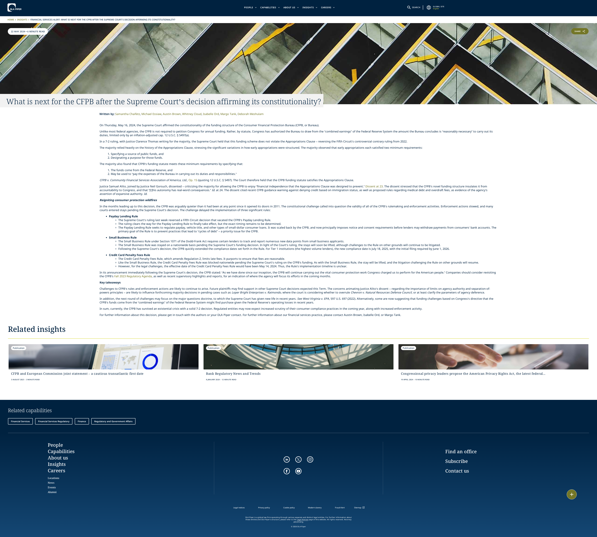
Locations (53, 478)
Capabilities (268, 7)
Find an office (461, 451)
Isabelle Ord (211, 114)
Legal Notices (302, 519)
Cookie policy (289, 507)
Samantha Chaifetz (127, 114)
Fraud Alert (340, 507)
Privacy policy (264, 507)
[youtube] (298, 471)
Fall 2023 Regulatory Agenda (133, 276)
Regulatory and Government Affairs (113, 421)
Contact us (457, 471)
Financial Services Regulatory (53, 421)
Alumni (52, 492)
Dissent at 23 (374, 186)
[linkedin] (287, 459)
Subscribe (456, 461)
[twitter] (298, 459)
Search (416, 7)
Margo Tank (228, 114)
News (51, 482)
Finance (82, 421)
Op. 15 (193, 180)
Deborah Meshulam (251, 114)
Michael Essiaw (151, 114)
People (248, 7)
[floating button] (572, 494)
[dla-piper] (15, 7)
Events (52, 487)
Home (10, 19)
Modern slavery (315, 507)
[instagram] (310, 459)
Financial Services (20, 421)
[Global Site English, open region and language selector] (428, 7)
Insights (308, 7)
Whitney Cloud (191, 114)
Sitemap (357, 507)
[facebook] (287, 471)
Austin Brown (172, 114)
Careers (326, 7)
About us (289, 7)
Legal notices (239, 507)
